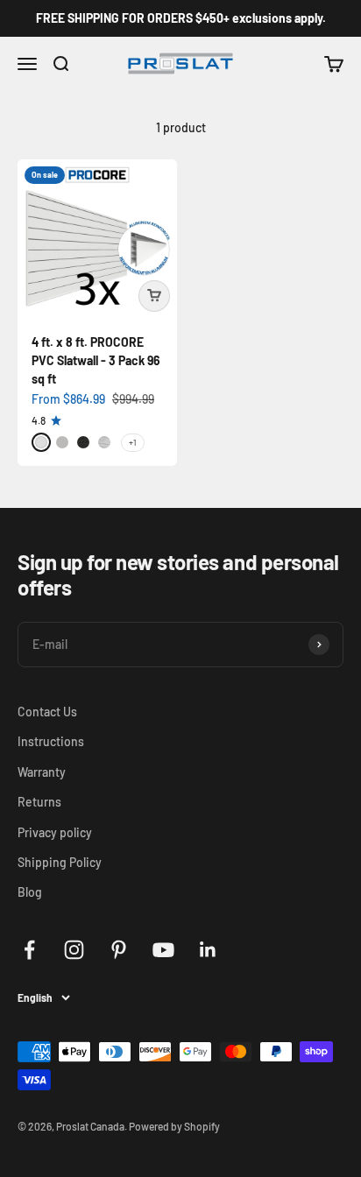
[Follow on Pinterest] (119, 950)
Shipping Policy (60, 862)
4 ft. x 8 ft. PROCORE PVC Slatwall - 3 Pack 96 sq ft (96, 360)
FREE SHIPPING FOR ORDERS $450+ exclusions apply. (181, 18)
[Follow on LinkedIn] (208, 950)
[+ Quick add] (154, 296)
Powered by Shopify (174, 1126)
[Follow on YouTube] (163, 950)
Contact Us (47, 711)
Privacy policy (55, 832)
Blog (30, 892)
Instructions (51, 741)
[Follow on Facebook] (29, 950)
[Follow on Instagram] (74, 950)
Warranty (42, 772)
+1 (133, 442)
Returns (39, 801)
